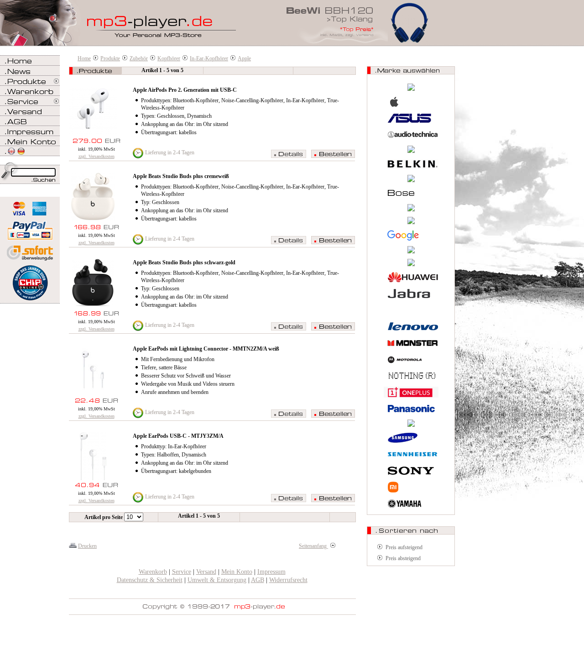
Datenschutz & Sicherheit (149, 580)
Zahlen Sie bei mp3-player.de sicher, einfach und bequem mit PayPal (30, 227)
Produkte (110, 58)
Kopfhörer (168, 58)
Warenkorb (153, 571)
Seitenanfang (313, 546)
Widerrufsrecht (288, 580)
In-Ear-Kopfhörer (209, 58)
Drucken (87, 546)
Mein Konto (236, 571)
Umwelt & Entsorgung (217, 580)
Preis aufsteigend (404, 547)
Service (181, 571)
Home (84, 58)
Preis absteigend (403, 558)
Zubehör (139, 58)
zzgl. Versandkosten (96, 156)
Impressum (271, 571)
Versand (206, 571)
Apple (244, 58)
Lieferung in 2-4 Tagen (169, 152)
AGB (257, 580)
